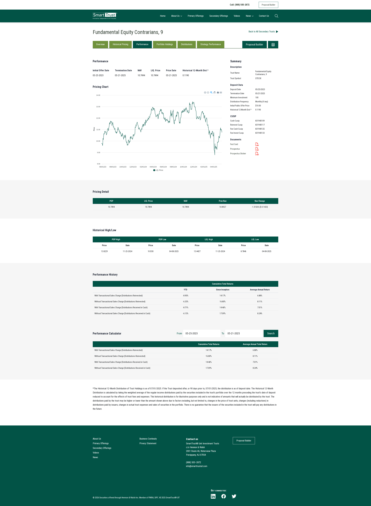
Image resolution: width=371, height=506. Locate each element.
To (223, 333)
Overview (100, 44)
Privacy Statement (147, 443)
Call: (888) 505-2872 (239, 4)
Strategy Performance (210, 44)
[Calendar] (273, 44)
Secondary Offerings (218, 16)
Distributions (186, 44)
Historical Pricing (120, 44)
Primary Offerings (196, 16)
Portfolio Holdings (165, 44)
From (179, 333)
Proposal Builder (268, 5)
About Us (175, 16)
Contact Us (264, 16)
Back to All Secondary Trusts (262, 31)
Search (271, 333)
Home (163, 16)
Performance (142, 44)
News (248, 16)
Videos (237, 16)
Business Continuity (148, 438)
